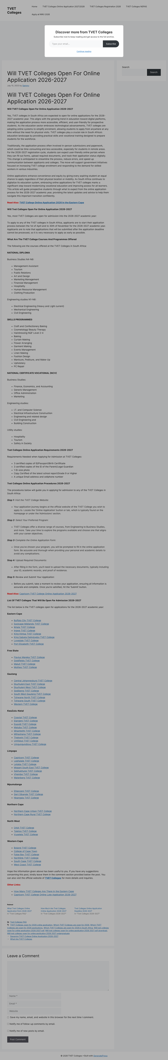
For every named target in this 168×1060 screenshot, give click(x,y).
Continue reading (84, 51)
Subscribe (111, 43)
